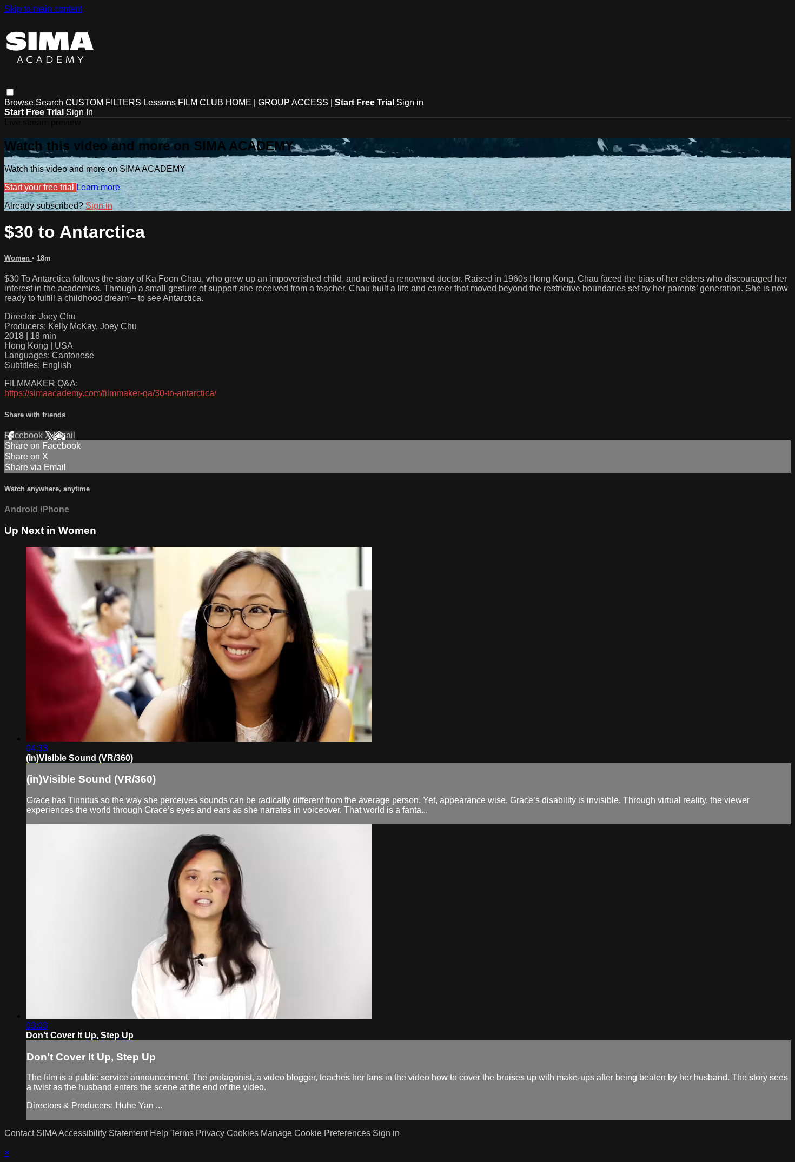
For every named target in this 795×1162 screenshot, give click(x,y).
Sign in (409, 102)
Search (50, 102)
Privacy (211, 1133)
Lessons (159, 102)
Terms (183, 1133)
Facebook (24, 435)
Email (64, 435)
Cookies (244, 1133)
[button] (10, 92)
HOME (238, 102)
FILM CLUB (200, 102)
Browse (20, 102)
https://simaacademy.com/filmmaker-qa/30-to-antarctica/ (110, 393)
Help (160, 1133)
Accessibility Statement (103, 1133)
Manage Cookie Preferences (317, 1133)
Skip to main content (43, 9)
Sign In (79, 112)
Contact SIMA (30, 1133)
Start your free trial (40, 187)
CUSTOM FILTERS (103, 102)
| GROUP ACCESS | (293, 102)
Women (18, 258)
